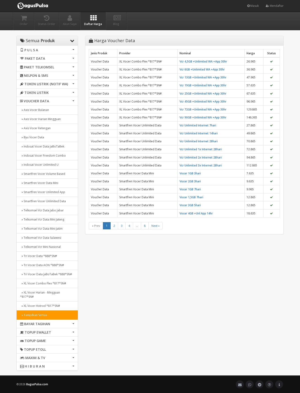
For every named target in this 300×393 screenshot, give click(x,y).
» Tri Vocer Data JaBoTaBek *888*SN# (46, 274)
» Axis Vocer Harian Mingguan (40, 119)
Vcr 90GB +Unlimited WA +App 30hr (203, 117)
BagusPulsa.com (37, 384)
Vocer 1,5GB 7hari (191, 197)
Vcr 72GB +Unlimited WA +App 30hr (203, 109)
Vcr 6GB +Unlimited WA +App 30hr (202, 69)
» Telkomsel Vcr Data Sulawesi (40, 238)
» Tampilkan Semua (33, 315)
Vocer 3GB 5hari (190, 205)
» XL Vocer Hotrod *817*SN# (40, 306)
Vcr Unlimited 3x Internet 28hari (201, 165)
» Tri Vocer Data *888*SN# (38, 256)
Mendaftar (276, 6)
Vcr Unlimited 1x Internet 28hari (201, 149)
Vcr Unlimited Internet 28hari (199, 141)
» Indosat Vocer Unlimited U (39, 165)
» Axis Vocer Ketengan (35, 128)
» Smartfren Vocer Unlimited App (42, 192)
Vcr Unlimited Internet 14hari (199, 133)
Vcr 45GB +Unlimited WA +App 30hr (203, 101)
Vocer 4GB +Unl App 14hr (196, 213)
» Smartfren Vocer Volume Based (42, 174)
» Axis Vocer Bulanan (34, 110)
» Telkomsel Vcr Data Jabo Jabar (42, 210)
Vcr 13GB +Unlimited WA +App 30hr (203, 77)
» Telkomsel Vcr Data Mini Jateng (42, 219)
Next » (155, 226)
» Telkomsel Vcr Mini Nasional (40, 247)
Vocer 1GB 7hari (190, 189)
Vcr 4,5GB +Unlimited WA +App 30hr (203, 61)
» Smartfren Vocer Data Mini (39, 183)
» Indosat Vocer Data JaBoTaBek (42, 146)
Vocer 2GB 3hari (190, 181)
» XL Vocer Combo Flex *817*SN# (43, 283)
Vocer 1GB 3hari (190, 173)
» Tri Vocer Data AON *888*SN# (42, 265)
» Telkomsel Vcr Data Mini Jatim (41, 229)
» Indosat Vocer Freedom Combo (43, 156)
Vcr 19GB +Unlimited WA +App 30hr (203, 85)
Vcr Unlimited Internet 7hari (198, 125)
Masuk (254, 6)
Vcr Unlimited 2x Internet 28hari (201, 157)
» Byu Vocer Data (32, 137)
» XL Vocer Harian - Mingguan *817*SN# (40, 294)
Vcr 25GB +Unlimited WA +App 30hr (203, 93)
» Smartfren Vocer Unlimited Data (43, 201)
